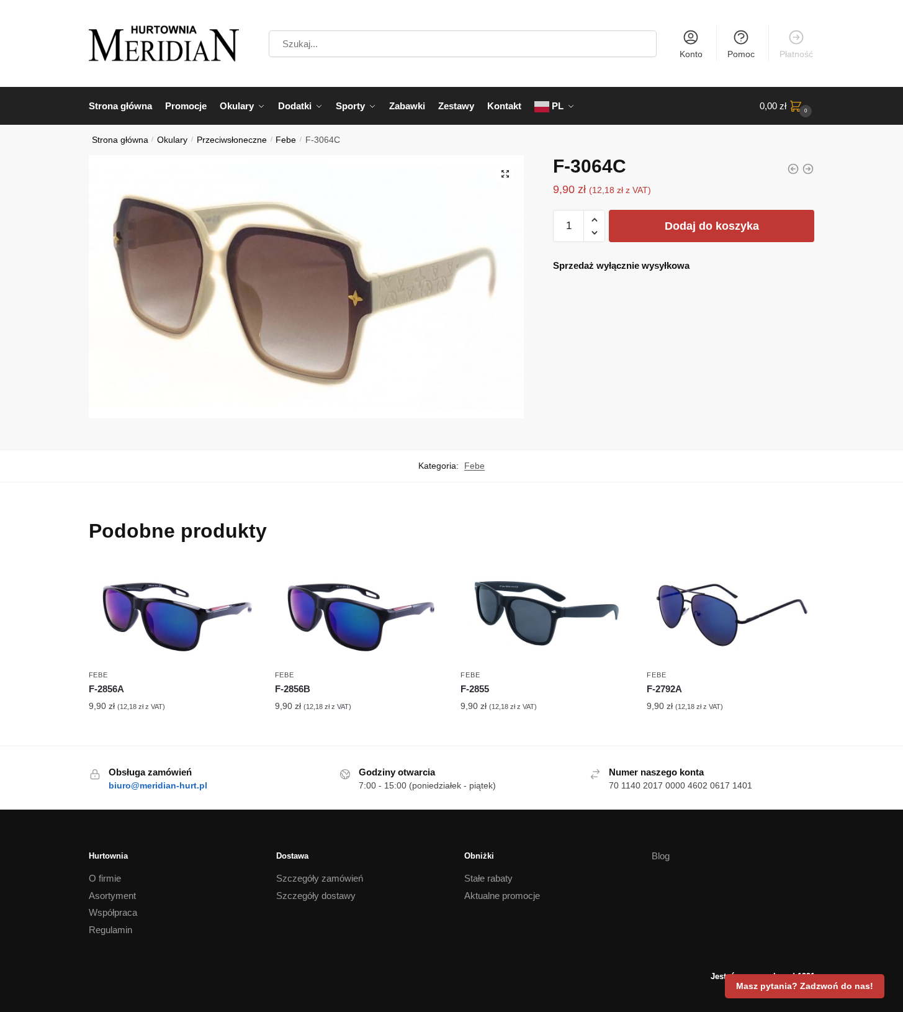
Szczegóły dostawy (316, 895)
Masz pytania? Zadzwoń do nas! (804, 986)
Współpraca (113, 912)
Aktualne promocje (502, 895)
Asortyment (112, 895)
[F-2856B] (359, 613)
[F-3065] (808, 169)
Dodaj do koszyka (712, 226)
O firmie (105, 878)
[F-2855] (544, 613)
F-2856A (106, 689)
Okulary (172, 140)
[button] (505, 174)
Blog (661, 856)
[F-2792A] (730, 613)
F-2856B (292, 689)
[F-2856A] (172, 613)
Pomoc (741, 54)
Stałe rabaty (488, 878)
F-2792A (664, 689)
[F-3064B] (793, 169)
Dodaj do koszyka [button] (172, 733)
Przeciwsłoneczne (232, 140)
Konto (691, 54)
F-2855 (474, 689)
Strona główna (120, 140)
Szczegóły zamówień (319, 878)
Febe (286, 140)
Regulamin (110, 929)
